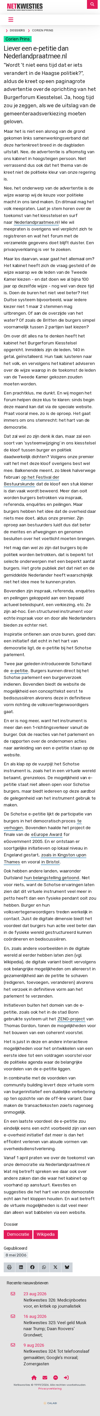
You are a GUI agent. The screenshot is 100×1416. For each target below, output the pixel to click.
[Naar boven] (55, 1378)
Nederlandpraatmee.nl (36, 222)
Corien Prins (18, 39)
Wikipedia (46, 1234)
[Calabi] (50, 1401)
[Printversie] (9, 1267)
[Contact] (45, 1378)
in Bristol (50, 862)
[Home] (34, 1378)
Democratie (18, 1234)
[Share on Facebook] (32, 1267)
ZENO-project (71, 1019)
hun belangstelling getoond (51, 877)
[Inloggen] (66, 1378)
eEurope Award (46, 834)
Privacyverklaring (49, 1388)
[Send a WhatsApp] (44, 1267)
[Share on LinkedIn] (21, 1267)
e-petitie (19, 670)
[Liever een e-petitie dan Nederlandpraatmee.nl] (23, 7)
